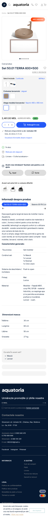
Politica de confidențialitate (11, 485)
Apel (14, 173)
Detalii (42, 78)
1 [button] (20, 58)
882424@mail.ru (13, 442)
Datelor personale (32, 408)
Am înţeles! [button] (37, 510)
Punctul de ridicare (31, 474)
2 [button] (22, 58)
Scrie (37, 173)
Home (4, 13)
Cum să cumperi (30, 464)
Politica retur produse (9, 489)
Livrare (26, 470)
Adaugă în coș (33, 125)
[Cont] (41, 4)
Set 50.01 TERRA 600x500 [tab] (15, 204)
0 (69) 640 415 (20, 433)
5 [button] (28, 58)
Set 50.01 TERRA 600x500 (16, 13)
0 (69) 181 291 (16, 439)
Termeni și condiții (8, 495)
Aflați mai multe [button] (17, 514)
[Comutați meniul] (4, 4)
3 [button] (24, 58)
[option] (24, 38)
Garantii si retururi (30, 477)
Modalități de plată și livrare (12, 492)
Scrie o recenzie (39, 72)
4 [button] (26, 58)
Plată (26, 467)
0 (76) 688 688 (7, 435)
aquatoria (10, 503)
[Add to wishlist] (45, 68)
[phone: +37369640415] (32, 5)
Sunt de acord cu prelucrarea (21, 408)
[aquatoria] (21, 5)
